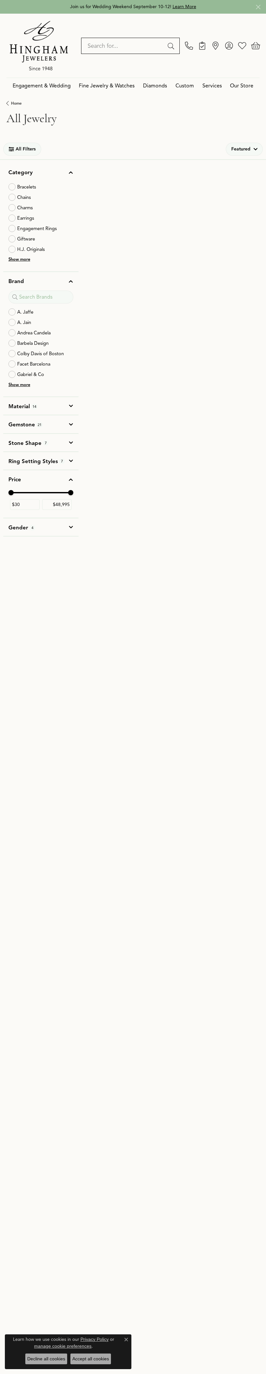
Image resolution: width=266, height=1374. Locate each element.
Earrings (25, 218)
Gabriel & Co (30, 374)
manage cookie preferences (62, 1346)
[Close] (258, 7)
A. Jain (24, 322)
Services (212, 86)
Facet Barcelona (33, 364)
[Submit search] (171, 46)
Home (16, 103)
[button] (229, 45)
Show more (19, 259)
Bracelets (26, 187)
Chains (24, 197)
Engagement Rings (37, 228)
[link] (189, 45)
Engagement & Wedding (42, 86)
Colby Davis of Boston (40, 353)
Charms (25, 208)
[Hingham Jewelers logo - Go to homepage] (39, 45)
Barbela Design (33, 343)
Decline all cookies (46, 1358)
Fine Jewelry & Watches (107, 86)
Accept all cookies (90, 1358)
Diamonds (155, 86)
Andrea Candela (34, 333)
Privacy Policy (94, 1339)
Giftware (26, 239)
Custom (184, 86)
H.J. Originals (31, 249)
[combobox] (123, 46)
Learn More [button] (184, 6)
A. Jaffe (25, 312)
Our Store (241, 86)
